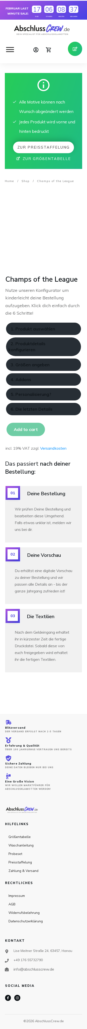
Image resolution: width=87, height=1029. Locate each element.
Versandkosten (53, 448)
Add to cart (26, 429)
